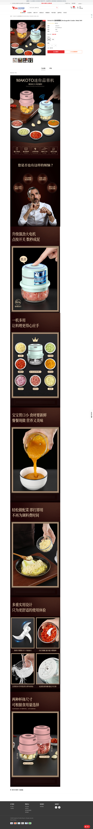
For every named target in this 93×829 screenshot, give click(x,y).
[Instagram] (59, 807)
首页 (11, 16)
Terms (11, 820)
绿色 (49, 39)
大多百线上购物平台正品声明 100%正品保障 (20, 3)
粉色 (53, 39)
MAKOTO (57, 25)
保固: (48, 31)
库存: (48, 29)
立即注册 (81, 8)
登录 (80, 6)
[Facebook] (56, 807)
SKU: (48, 27)
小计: (48, 48)
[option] (28, 37)
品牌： (48, 25)
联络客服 (21, 789)
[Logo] (18, 8)
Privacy (14, 820)
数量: (48, 43)
